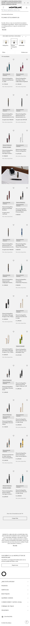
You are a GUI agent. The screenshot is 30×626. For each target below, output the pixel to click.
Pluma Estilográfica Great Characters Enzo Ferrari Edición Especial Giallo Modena (21, 455)
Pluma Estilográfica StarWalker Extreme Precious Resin (21, 210)
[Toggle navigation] (3, 7)
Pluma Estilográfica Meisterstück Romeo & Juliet (7, 80)
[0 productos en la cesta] (27, 8)
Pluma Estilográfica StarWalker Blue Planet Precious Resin (21, 245)
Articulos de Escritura (7, 14)
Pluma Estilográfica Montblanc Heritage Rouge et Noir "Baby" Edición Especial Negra (8, 315)
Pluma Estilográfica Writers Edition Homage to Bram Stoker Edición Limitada (7, 152)
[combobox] (15, 10)
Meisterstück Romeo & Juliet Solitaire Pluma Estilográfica (7, 456)
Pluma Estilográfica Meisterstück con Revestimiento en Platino (21, 116)
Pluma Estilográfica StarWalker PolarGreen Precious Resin (21, 281)
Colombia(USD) (8, 616)
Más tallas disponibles (7, 86)
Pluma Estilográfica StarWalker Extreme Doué (7, 388)
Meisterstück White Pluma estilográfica (21, 150)
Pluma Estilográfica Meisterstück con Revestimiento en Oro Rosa (8, 245)
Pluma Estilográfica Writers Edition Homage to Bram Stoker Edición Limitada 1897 (7, 493)
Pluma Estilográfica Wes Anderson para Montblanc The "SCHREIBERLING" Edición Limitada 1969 (21, 351)
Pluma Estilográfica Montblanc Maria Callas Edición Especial (22, 80)
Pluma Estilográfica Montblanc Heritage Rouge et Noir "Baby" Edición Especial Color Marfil (8, 351)
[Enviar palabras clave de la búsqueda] (2, 10)
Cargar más (15, 518)
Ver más (4, 29)
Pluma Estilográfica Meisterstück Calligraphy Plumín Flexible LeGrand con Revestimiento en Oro (8, 281)
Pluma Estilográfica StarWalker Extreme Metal (7, 423)
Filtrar (3, 52)
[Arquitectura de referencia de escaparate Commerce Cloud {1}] (15, 7)
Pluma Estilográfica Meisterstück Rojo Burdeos (7, 208)
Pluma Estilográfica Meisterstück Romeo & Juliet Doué (21, 421)
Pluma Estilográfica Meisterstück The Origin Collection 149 (21, 385)
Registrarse (15, 565)
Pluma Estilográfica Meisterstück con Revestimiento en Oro (8, 116)
